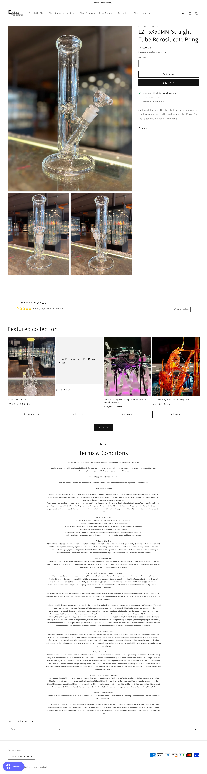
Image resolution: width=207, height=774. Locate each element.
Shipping (142, 52)
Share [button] (144, 128)
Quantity (142, 57)
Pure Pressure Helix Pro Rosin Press (77, 360)
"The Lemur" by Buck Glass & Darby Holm (171, 400)
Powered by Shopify (40, 767)
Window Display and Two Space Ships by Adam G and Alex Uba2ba (126, 401)
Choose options (31, 414)
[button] (56, 13)
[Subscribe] (58, 729)
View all (103, 427)
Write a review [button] (181, 309)
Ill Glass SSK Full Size (17, 400)
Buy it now (169, 82)
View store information (152, 101)
